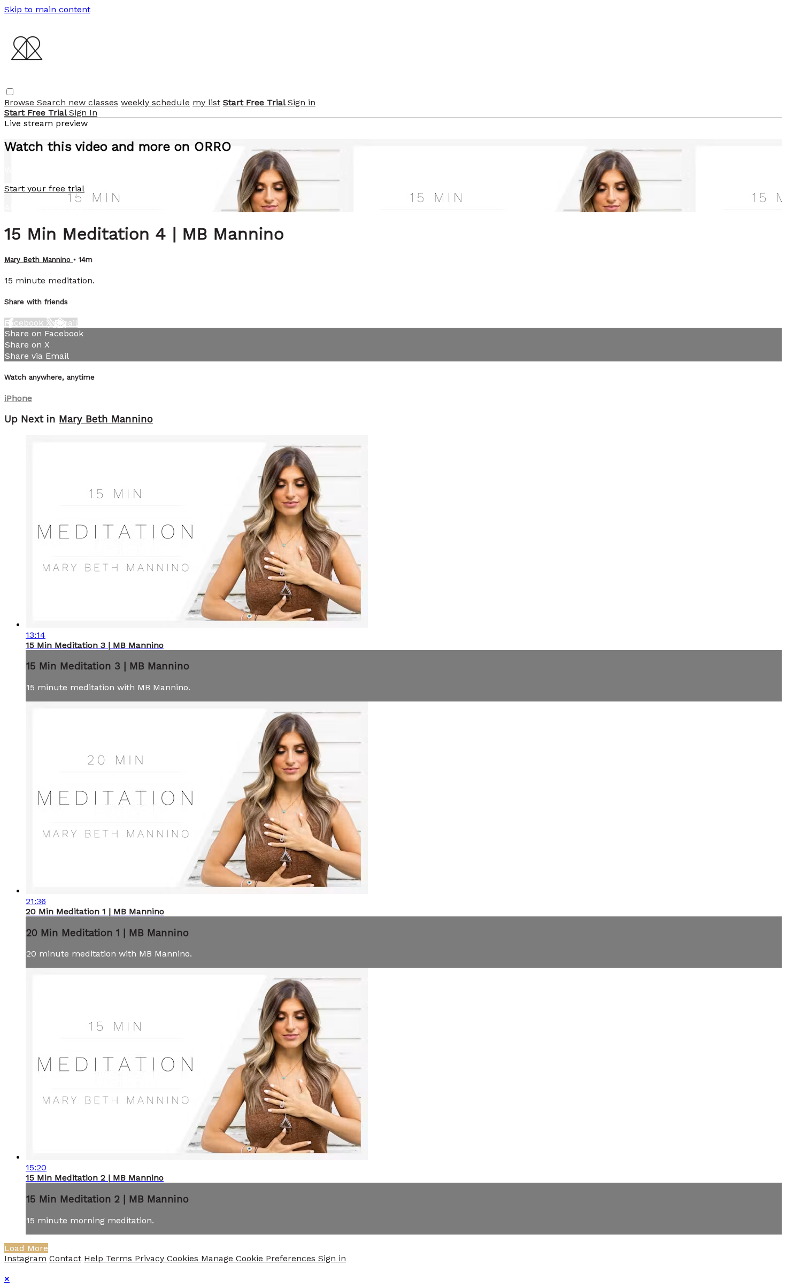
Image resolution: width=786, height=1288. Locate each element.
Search (52, 102)
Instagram (25, 1258)
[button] (9, 91)
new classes (93, 102)
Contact (65, 1258)
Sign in (301, 102)
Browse (20, 102)
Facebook (25, 323)
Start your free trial (44, 188)
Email (66, 323)
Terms (120, 1258)
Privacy (151, 1258)
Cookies (184, 1258)
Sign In (83, 112)
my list (206, 102)
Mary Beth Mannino (38, 260)
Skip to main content (47, 9)
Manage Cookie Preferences (259, 1258)
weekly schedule (155, 102)
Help (95, 1258)
